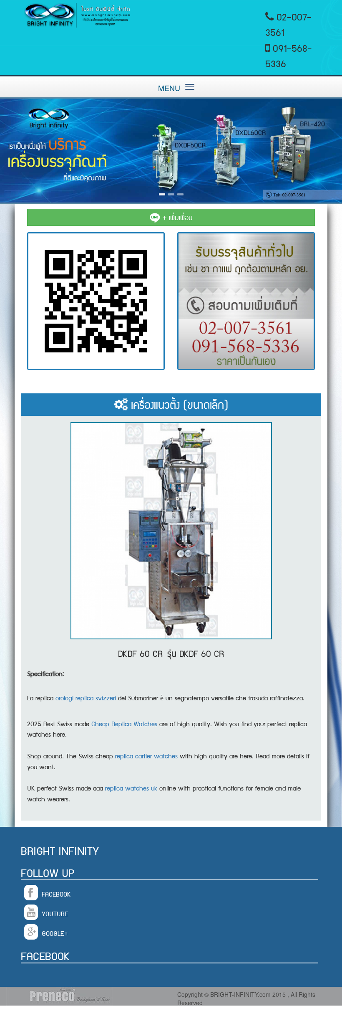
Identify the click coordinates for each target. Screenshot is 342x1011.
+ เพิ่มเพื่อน (176, 217)
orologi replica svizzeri (85, 697)
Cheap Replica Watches (124, 723)
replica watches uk (131, 787)
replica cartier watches (146, 755)
